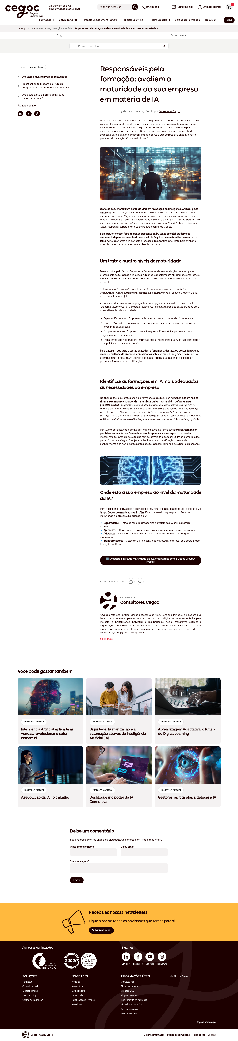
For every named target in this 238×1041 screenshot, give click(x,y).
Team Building (29, 995)
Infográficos (77, 986)
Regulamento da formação (134, 1000)
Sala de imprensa (129, 1009)
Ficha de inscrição (130, 986)
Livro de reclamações (131, 1004)
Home (30, 28)
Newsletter (77, 1004)
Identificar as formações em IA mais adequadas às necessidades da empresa (46, 86)
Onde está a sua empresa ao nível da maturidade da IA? (43, 96)
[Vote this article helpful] (131, 581)
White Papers (78, 991)
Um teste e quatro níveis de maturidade (44, 76)
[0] (228, 7)
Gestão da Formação (32, 1000)
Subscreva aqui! (101, 930)
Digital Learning (30, 991)
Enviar (76, 880)
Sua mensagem (84, 861)
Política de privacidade (178, 1035)
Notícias (76, 982)
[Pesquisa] (135, 7)
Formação (27, 982)
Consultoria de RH (31, 986)
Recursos (39, 28)
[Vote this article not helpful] (140, 581)
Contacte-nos (127, 982)
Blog (49, 28)
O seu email (132, 846)
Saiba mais (106, 638)
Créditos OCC (127, 991)
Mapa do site (199, 1035)
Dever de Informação (154, 1035)
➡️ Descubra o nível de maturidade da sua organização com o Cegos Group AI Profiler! (151, 560)
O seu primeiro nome (87, 846)
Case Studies (78, 995)
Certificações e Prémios (83, 1000)
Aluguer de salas (129, 995)
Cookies (212, 1035)
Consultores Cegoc (169, 111)
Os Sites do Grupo (179, 976)
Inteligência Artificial (63, 28)
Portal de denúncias (131, 1013)
